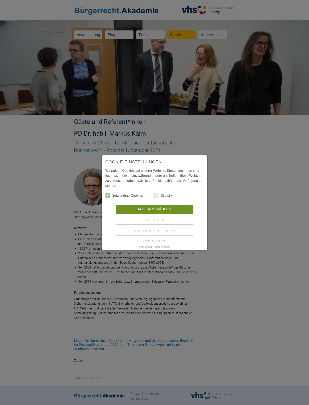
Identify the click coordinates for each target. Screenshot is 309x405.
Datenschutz (162, 246)
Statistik (166, 195)
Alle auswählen (155, 209)
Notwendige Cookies (127, 195)
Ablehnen (154, 220)
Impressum (146, 246)
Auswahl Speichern (154, 231)
